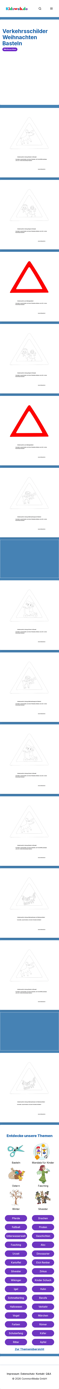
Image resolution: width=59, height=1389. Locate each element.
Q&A (48, 1373)
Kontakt (40, 1373)
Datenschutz (28, 1373)
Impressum (13, 1373)
